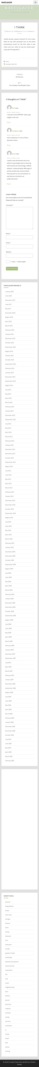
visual (7, 1038)
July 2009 (8, 573)
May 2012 (8, 428)
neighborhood (9, 987)
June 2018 (8, 296)
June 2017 (8, 304)
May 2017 (8, 309)
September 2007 (10, 658)
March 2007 (8, 671)
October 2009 (9, 560)
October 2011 (9, 458)
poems (7, 1000)
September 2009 (10, 564)
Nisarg (19, 1064)
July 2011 (8, 471)
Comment (10, 205)
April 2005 (8, 752)
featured (8, 936)
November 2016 (10, 313)
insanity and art (11, 64)
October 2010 (9, 509)
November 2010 (10, 505)
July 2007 (8, 663)
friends (7, 949)
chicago (7, 919)
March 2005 (8, 756)
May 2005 (8, 748)
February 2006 (9, 718)
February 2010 (9, 543)
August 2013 (9, 385)
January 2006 (9, 722)
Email (8, 243)
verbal (7, 1034)
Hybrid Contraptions (12, 962)
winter (7, 1047)
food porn (8, 945)
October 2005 (9, 735)
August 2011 (9, 466)
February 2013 (9, 407)
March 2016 (8, 326)
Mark (13, 108)
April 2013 (8, 398)
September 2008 (10, 616)
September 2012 (10, 419)
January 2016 (9, 334)
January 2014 (9, 373)
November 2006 (10, 684)
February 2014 (9, 368)
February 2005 (9, 761)
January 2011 (9, 496)
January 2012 (9, 445)
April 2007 (8, 667)
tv (6, 1030)
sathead (7, 1013)
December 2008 (10, 603)
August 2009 (9, 569)
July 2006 (8, 697)
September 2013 (10, 381)
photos (7, 996)
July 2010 (8, 522)
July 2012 (8, 424)
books (7, 910)
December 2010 (10, 500)
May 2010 (8, 530)
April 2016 (8, 321)
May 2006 (8, 705)
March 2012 (8, 437)
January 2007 (9, 680)
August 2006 (9, 692)
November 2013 (10, 377)
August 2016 (9, 317)
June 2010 (8, 526)
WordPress (26, 1062)
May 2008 (8, 633)
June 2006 (8, 701)
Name (8, 233)
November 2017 (10, 300)
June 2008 (8, 628)
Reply (9, 122)
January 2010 (9, 547)
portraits (8, 1004)
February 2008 (9, 645)
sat (21, 31)
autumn (7, 902)
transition (8, 1026)
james (14, 154)
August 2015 (9, 351)
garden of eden (10, 953)
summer (8, 1021)
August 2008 (9, 620)
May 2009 (8, 581)
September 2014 (10, 364)
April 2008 (8, 637)
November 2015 (10, 338)
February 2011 (9, 492)
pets (6, 991)
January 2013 (9, 411)
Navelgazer (6, 2)
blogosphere (9, 906)
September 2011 (10, 462)
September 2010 (10, 513)
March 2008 (8, 641)
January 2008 (9, 650)
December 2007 (10, 654)
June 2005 (8, 743)
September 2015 (10, 347)
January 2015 (9, 355)
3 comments (30, 31)
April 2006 (8, 709)
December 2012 (10, 415)
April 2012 (8, 432)
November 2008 (10, 607)
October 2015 (9, 343)
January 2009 (9, 599)
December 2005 (10, 726)
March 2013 (8, 402)
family (7, 932)
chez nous (8, 915)
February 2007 (9, 675)
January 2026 (9, 291)
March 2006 (8, 714)
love (6, 979)
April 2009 (8, 586)
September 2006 (10, 688)
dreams (7, 923)
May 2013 (8, 394)
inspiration (8, 970)
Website (8, 252)
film (7, 61)
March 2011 (8, 488)
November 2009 (10, 556)
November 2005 (10, 731)
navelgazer (15, 131)
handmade (8, 957)
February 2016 (9, 330)
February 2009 (9, 594)
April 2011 (8, 483)
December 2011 (10, 449)
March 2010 (8, 539)
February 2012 (9, 441)
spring (7, 1017)
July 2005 (8, 739)
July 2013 (8, 390)
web (6, 1043)
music (7, 983)
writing (7, 1051)
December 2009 (10, 552)
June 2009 (8, 577)
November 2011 (10, 454)
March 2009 (8, 590)
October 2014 (9, 360)
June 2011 (8, 475)
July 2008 (8, 624)
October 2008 (9, 611)
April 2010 (8, 535)
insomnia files (9, 966)
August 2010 (9, 517)
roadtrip (8, 1008)
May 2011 (8, 479)
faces (7, 927)
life (6, 974)
